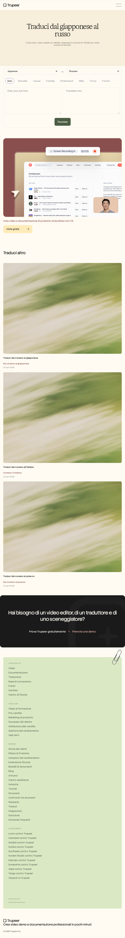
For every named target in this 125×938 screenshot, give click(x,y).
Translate (62, 122)
